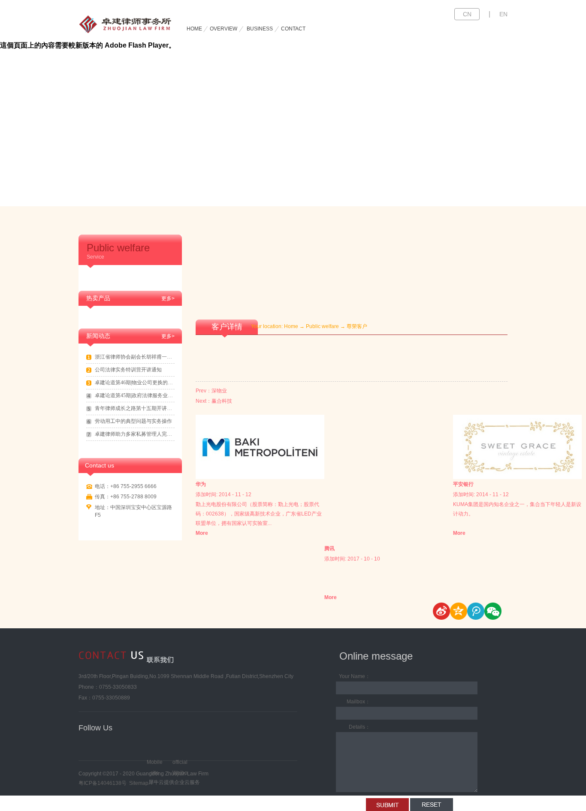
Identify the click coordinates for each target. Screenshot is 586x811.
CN (467, 14)
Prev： (211, 391)
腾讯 (329, 549)
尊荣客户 (357, 326)
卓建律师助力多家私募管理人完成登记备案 (135, 434)
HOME (194, 29)
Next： (214, 401)
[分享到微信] (492, 611)
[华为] (260, 420)
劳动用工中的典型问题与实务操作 (133, 421)
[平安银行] (517, 420)
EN (503, 14)
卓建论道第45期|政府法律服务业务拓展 (135, 395)
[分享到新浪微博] (441, 611)
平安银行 (463, 484)
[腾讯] (388, 420)
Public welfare (322, 326)
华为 (201, 484)
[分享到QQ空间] (458, 611)
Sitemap (137, 783)
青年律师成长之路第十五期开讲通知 (135, 408)
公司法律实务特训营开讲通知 (128, 370)
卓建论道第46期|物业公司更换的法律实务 (135, 383)
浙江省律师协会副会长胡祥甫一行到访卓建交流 (135, 357)
